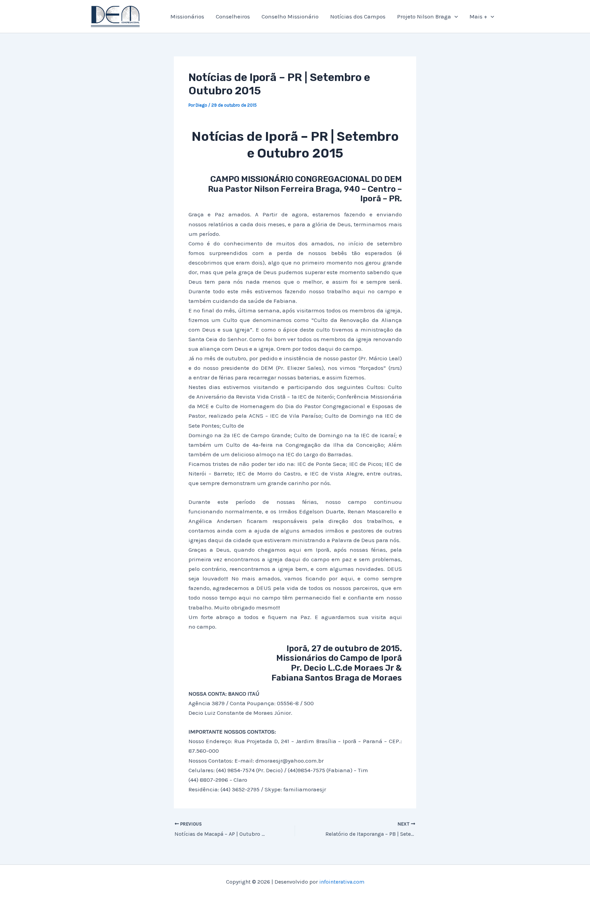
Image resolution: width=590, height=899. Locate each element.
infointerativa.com (341, 881)
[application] (454, 16)
